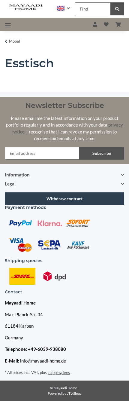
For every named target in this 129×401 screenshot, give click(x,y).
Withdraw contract (64, 198)
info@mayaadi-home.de (43, 360)
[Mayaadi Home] (26, 7)
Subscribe (101, 153)
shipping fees (59, 372)
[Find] (117, 8)
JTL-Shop (74, 393)
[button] (63, 8)
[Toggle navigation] (8, 25)
